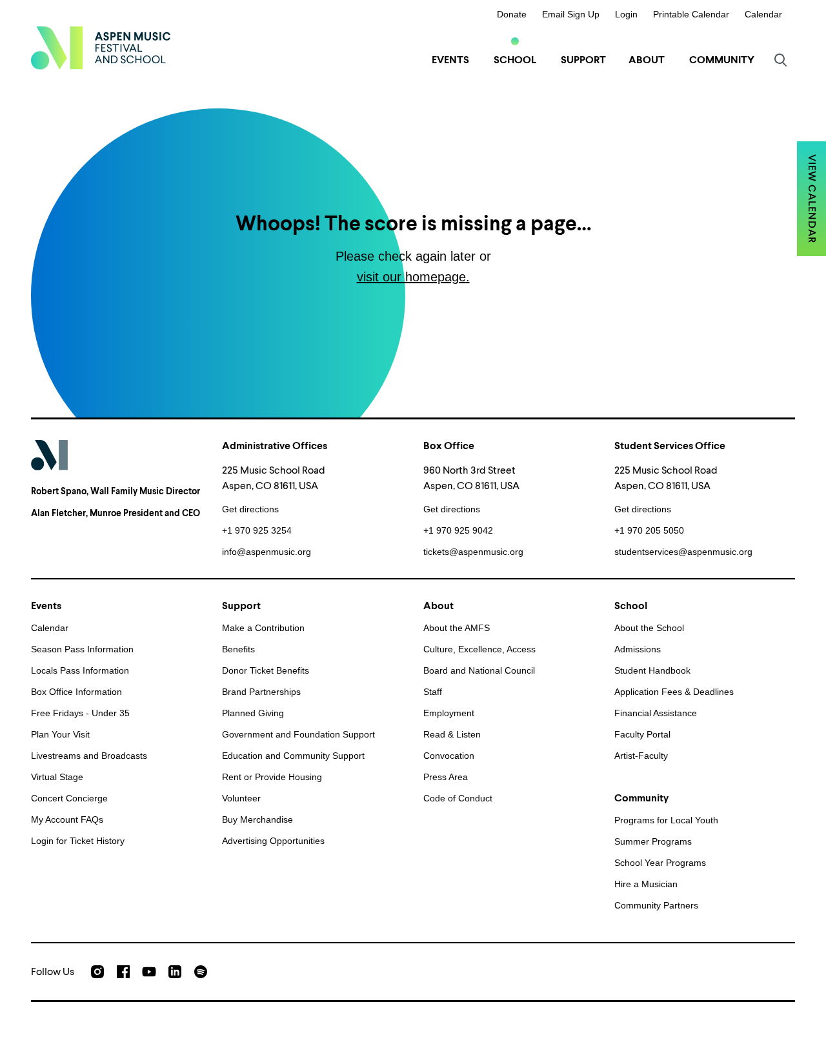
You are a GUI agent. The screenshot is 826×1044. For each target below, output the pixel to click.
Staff (432, 692)
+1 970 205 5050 (649, 530)
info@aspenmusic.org (266, 552)
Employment (448, 713)
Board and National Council (479, 670)
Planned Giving (253, 713)
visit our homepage (411, 277)
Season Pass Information (82, 649)
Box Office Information (76, 692)
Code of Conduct (457, 798)
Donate (512, 14)
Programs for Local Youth (666, 820)
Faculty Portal (642, 734)
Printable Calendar (691, 14)
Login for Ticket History (78, 841)
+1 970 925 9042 (458, 530)
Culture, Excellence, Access (479, 649)
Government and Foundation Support (298, 734)
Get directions (250, 509)
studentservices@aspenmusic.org (683, 552)
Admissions (637, 649)
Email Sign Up (570, 14)
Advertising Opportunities (273, 841)
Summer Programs (653, 841)
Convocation (448, 755)
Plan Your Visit (60, 734)
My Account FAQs (67, 819)
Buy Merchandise (257, 819)
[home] (100, 47)
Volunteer (241, 798)
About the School (649, 628)
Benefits (238, 649)
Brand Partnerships (261, 692)
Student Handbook (652, 670)
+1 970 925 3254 (257, 530)
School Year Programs (660, 863)
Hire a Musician (646, 884)
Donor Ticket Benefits (265, 670)
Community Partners (656, 905)
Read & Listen (452, 734)
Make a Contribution (263, 628)
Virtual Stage (57, 777)
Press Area (445, 777)
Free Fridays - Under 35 (80, 713)
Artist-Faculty (641, 755)
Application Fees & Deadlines (674, 692)
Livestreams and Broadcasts (89, 755)
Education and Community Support (293, 755)
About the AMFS (456, 628)
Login (626, 14)
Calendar (763, 14)
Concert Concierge (69, 798)
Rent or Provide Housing (272, 777)
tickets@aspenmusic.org (473, 552)
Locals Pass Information (80, 670)
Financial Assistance (655, 713)
